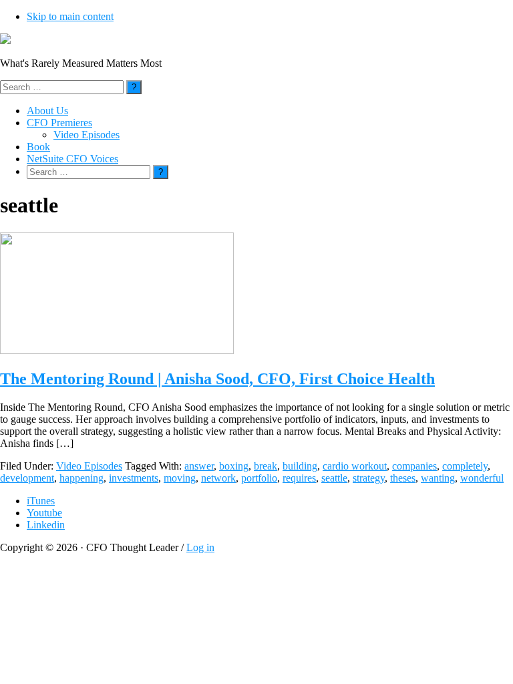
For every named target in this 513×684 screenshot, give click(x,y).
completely (465, 466)
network (218, 478)
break (265, 466)
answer (199, 466)
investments (133, 478)
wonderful (482, 478)
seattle (334, 478)
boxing (233, 466)
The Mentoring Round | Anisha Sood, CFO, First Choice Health (217, 378)
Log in (200, 547)
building (300, 466)
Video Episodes (89, 466)
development (27, 478)
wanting (438, 478)
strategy (369, 478)
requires (299, 478)
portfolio (259, 478)
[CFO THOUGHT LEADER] (5, 40)
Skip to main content (70, 16)
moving (180, 478)
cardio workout (355, 466)
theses (402, 478)
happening (81, 478)
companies (414, 466)
